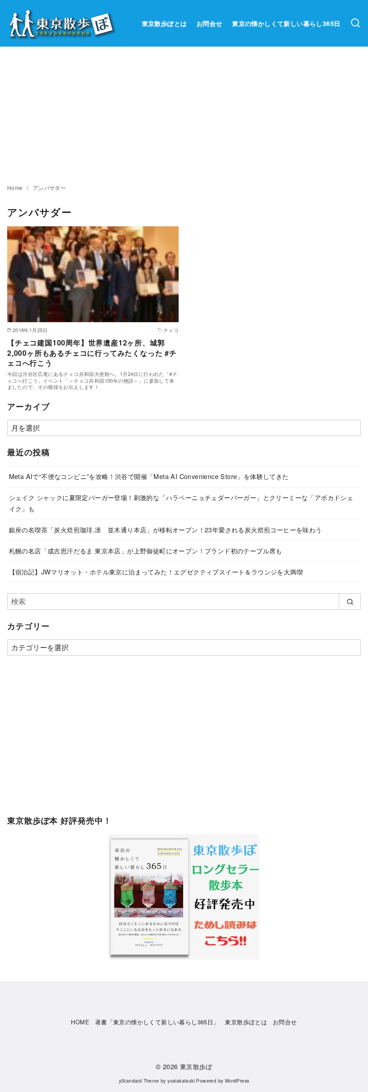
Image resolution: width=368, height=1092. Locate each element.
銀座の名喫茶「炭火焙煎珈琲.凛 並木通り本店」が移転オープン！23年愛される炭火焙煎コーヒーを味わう (165, 529)
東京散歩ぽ (196, 1066)
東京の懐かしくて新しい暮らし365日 (286, 23)
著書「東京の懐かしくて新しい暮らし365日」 (157, 1022)
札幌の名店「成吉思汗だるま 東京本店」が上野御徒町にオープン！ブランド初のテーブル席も (145, 550)
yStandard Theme (139, 1080)
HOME (80, 1022)
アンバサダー (49, 187)
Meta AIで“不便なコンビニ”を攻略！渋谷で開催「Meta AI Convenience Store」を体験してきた (149, 476)
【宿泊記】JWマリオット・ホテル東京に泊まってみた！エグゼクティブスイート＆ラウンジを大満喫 (156, 571)
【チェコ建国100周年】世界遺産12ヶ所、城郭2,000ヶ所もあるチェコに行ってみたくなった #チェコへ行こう (92, 352)
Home (15, 187)
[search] (350, 601)
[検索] (355, 23)
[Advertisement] (184, 114)
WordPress (237, 1080)
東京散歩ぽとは (164, 23)
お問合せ (210, 23)
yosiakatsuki (181, 1080)
